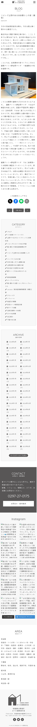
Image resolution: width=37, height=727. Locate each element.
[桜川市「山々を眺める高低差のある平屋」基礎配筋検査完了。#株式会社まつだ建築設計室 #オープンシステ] (9, 587)
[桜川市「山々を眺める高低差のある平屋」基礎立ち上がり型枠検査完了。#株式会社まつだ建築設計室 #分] (9, 568)
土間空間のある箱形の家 (15, 265)
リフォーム (11, 298)
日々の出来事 (11, 314)
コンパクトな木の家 (14, 259)
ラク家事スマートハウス (15, 235)
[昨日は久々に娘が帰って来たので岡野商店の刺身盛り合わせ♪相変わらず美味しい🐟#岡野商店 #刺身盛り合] (9, 531)
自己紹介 (10, 317)
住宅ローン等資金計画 (14, 305)
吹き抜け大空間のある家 (15, 268)
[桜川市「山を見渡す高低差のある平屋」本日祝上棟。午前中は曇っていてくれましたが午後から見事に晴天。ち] (9, 550)
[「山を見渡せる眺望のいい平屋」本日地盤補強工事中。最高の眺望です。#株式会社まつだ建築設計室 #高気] (28, 605)
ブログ (9, 232)
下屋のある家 (11, 320)
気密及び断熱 (11, 301)
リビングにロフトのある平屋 (17, 244)
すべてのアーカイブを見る (18, 455)
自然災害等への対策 (14, 311)
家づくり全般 (11, 308)
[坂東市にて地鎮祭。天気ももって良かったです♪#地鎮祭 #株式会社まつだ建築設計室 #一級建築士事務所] (28, 550)
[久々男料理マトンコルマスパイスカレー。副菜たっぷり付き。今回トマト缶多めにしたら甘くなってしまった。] (28, 587)
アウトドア (11, 295)
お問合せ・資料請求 (18, 504)
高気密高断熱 (11, 277)
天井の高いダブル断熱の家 (16, 262)
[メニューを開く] (34, 2)
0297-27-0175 (18, 496)
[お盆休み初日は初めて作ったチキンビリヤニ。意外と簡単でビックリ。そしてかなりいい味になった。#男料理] (28, 531)
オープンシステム (13, 280)
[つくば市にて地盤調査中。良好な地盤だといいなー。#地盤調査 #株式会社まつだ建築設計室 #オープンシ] (28, 568)
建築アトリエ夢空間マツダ (11, 66)
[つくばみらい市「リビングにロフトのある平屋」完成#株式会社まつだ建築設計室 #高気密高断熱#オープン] (9, 605)
